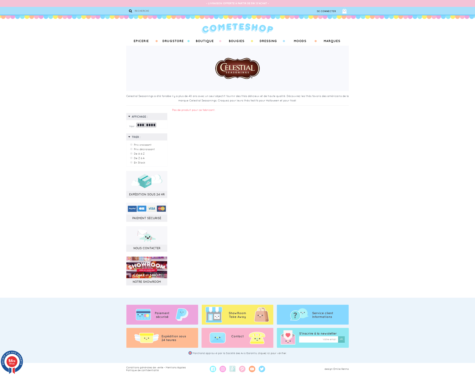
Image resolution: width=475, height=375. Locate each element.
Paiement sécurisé (162, 315)
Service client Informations (322, 315)
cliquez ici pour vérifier (272, 353)
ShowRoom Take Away (237, 315)
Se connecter (326, 11)
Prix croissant (143, 144)
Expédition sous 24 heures (173, 338)
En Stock (139, 162)
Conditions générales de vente (144, 367)
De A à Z (139, 153)
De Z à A (139, 158)
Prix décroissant (144, 149)
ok (341, 339)
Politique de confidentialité (142, 370)
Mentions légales (176, 367)
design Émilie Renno (337, 369)
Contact (237, 336)
